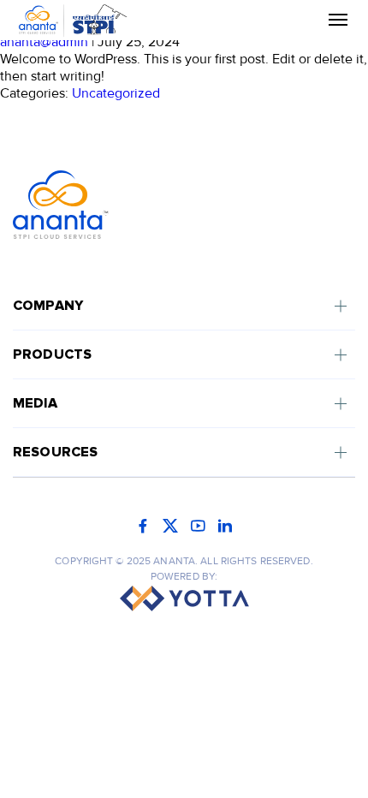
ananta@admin (44, 42)
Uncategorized (116, 93)
